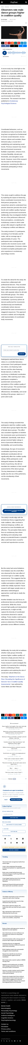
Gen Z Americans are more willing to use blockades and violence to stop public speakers (13, 934)
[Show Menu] (2, 2)
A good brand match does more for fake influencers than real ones (12, 901)
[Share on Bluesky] (23, 46)
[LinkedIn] (23, 838)
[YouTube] (17, 842)
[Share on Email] (6, 43)
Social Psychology (7, 1013)
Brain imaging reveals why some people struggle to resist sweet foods (13, 950)
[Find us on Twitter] (4, 1041)
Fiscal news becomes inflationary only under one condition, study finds (12, 916)
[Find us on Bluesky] (20, 1041)
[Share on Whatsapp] (15, 43)
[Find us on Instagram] (9, 1041)
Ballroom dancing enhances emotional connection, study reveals (14, 748)
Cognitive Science (7, 1018)
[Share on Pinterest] (18, 43)
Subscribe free (14, 817)
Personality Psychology (9, 1010)
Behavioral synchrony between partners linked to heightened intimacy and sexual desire (14, 732)
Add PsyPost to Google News (14, 824)
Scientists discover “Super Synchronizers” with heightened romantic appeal (14, 742)
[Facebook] (5, 838)
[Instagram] (11, 842)
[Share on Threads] (14, 46)
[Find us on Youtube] (14, 1041)
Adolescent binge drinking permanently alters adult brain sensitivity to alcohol (13, 885)
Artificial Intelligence (8, 1015)
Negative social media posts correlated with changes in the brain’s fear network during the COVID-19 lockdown (13, 966)
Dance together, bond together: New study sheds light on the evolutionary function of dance (14, 727)
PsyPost (13, 2)
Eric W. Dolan (4, 19)
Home (2, 6)
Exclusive (7, 6)
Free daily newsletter (14, 346)
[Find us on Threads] (17, 1041)
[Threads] (5, 842)
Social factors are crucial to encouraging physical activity (14, 754)
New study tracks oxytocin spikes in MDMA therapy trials (13, 960)
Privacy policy (6, 1029)
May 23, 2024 (13, 19)
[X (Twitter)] (11, 838)
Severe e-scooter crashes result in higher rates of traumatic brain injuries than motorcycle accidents (13, 972)
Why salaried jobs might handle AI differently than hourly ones (11, 912)
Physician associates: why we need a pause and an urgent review (14, 763)
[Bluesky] (17, 838)
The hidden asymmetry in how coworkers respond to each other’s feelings (13, 897)
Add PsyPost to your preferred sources (14, 511)
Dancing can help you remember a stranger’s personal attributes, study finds (14, 737)
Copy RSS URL (14, 831)
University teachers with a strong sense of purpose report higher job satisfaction (13, 939)
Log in (6, 799)
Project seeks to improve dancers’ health (13, 758)
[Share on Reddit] (12, 43)
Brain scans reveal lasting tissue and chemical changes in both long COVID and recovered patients (13, 874)
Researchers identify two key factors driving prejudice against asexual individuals (12, 955)
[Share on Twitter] (2, 43)
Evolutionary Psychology (15, 6)
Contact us (4, 1024)
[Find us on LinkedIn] (6, 1041)
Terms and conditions (8, 1031)
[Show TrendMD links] (26, 778)
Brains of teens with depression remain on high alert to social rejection (13, 929)
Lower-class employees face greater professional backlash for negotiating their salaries (13, 868)
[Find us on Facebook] (1, 1041)
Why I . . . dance (13, 768)
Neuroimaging (6, 1008)
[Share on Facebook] (5, 46)
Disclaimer (4, 1026)
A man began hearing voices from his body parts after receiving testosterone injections (13, 880)
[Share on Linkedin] (22, 43)
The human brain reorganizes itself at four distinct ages (13, 862)
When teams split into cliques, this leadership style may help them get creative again (13, 907)
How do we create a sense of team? (13, 772)
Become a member (16, 799)
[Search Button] (26, 2)
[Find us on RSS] (12, 1041)
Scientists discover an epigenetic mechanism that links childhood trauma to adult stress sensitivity (13, 945)
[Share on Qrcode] (9, 43)
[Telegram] (23, 842)
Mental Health (5, 1006)
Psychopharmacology (8, 1020)
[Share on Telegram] (25, 43)
